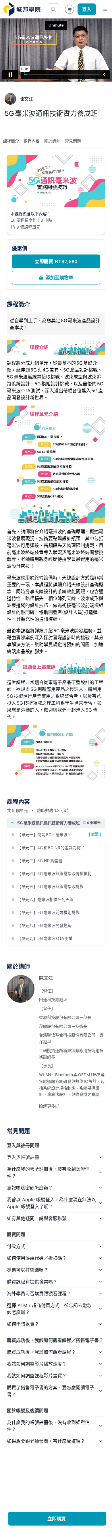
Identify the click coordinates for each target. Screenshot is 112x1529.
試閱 (95, 834)
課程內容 (32, 140)
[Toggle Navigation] (105, 9)
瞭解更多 (47, 1106)
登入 (86, 9)
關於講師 (52, 140)
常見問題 (73, 140)
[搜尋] (53, 9)
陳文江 (46, 978)
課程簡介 (11, 140)
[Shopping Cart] (69, 9)
